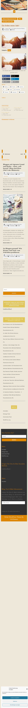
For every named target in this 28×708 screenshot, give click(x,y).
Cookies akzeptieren (15, 697)
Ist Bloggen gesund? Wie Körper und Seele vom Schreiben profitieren (12, 250)
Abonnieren (6, 508)
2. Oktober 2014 (9, 172)
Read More (6, 189)
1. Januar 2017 (7, 28)
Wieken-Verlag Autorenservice (14, 5)
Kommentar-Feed (7, 416)
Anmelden (5, 411)
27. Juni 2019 (8, 224)
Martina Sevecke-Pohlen (18, 28)
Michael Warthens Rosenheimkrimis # (13, 368)
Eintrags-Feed (6, 413)
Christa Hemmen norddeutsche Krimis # (14, 389)
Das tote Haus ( (7, 339)
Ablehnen (15, 701)
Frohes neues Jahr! (6, 107)
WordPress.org (6, 419)
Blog (20, 18)
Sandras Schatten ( (8, 353)
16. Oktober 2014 (9, 255)
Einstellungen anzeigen (15, 704)
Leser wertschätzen (10, 222)
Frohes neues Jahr (5, 112)
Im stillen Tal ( (6, 333)
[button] (27, 689)
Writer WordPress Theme (12, 517)
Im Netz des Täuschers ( (9, 380)
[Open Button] (14, 11)
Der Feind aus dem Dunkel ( (10, 359)
